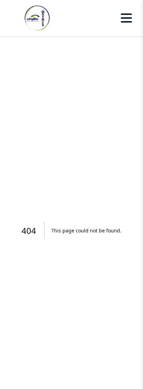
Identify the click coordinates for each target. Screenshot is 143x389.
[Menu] (126, 18)
